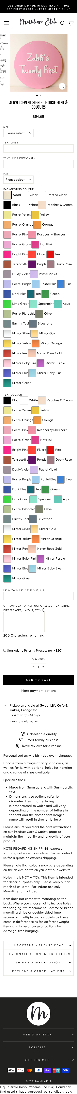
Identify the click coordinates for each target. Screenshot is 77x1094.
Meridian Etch (37, 1034)
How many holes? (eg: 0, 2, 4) (24, 590)
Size (6, 126)
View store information (24, 721)
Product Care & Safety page (35, 831)
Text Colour (12, 394)
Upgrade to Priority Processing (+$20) (35, 650)
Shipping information (38, 962)
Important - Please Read (38, 945)
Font (7, 173)
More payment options (38, 690)
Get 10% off (37, 1060)
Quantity (38, 659)
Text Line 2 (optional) (19, 158)
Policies (37, 1047)
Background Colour (18, 189)
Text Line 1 (10, 142)
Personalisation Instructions (38, 953)
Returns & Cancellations (38, 971)
